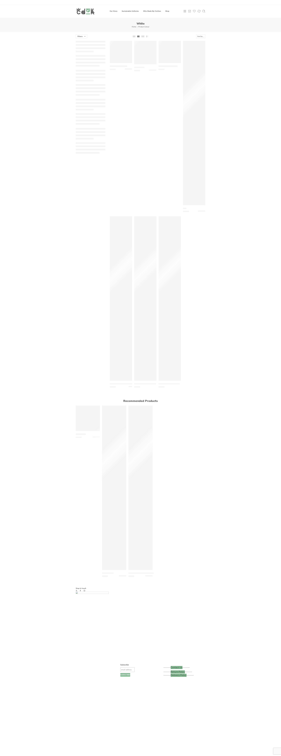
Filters (80, 36)
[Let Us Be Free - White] (170, 298)
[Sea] (194, 123)
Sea (184, 208)
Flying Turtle (107, 573)
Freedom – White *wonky (121, 384)
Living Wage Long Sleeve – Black (143, 573)
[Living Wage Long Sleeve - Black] (140, 488)
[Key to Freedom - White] (145, 298)
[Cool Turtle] (145, 52)
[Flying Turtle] (114, 488)
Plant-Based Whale (118, 66)
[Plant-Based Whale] (121, 52)
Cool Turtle (139, 67)
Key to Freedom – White (145, 384)
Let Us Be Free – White (169, 384)
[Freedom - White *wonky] (121, 298)
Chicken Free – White (168, 66)
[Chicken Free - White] (170, 52)
